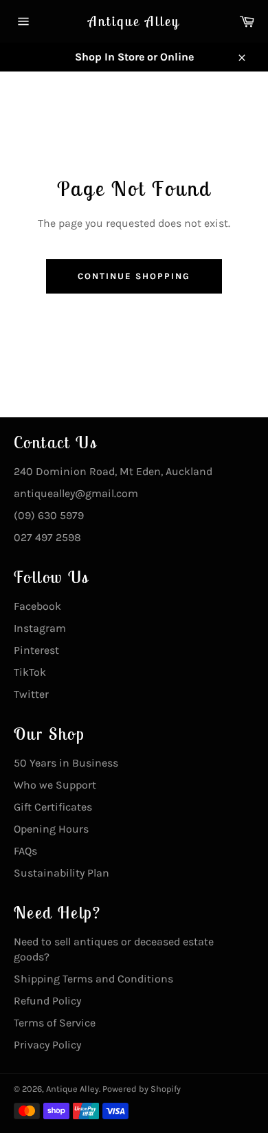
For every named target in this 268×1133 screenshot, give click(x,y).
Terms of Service (55, 1022)
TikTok (30, 672)
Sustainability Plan (61, 872)
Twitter (31, 694)
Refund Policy (47, 1000)
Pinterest (36, 650)
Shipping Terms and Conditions (93, 978)
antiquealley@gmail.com (76, 493)
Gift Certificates (53, 806)
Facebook (37, 606)
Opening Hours (51, 828)
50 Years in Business (66, 762)
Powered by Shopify (141, 1089)
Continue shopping (134, 276)
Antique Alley (134, 21)
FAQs (25, 850)
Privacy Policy (47, 1044)
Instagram (40, 628)
